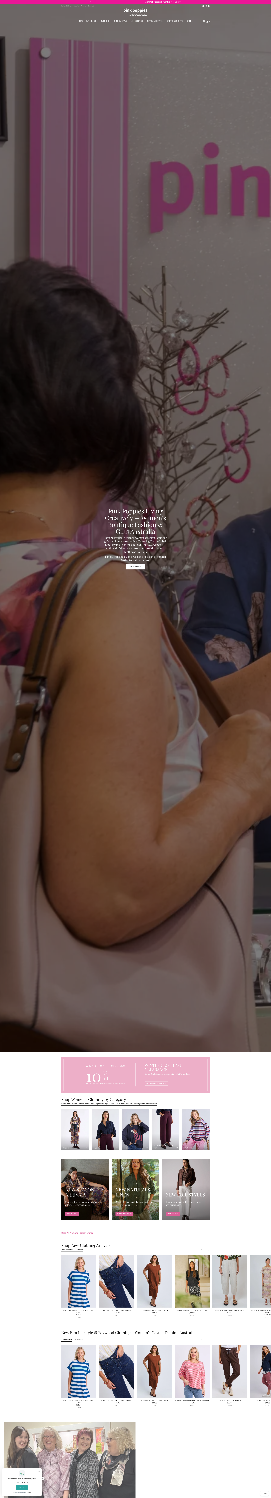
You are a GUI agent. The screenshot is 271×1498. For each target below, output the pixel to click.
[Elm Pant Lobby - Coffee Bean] (229, 1371)
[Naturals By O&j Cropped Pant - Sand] (229, 1281)
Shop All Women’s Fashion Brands (77, 1233)
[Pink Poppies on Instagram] (206, 6)
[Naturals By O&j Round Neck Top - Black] (192, 1281)
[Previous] (90, 2)
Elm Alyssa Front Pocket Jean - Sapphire (116, 1310)
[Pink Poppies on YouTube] (209, 6)
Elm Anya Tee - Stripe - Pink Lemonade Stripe (192, 1400)
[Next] (180, 2)
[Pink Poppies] (135, 12)
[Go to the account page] (204, 21)
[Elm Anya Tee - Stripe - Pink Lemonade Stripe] (192, 1371)
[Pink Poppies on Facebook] (203, 6)
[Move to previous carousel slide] (203, 1250)
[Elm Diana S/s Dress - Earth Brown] (154, 1281)
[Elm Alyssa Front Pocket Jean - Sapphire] (116, 1281)
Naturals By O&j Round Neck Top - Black (192, 1310)
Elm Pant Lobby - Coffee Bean (230, 1400)
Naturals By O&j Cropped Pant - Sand (229, 1310)
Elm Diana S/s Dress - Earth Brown (154, 1310)
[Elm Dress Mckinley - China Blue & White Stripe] (78, 1281)
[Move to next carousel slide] (208, 1249)
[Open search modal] (62, 21)
